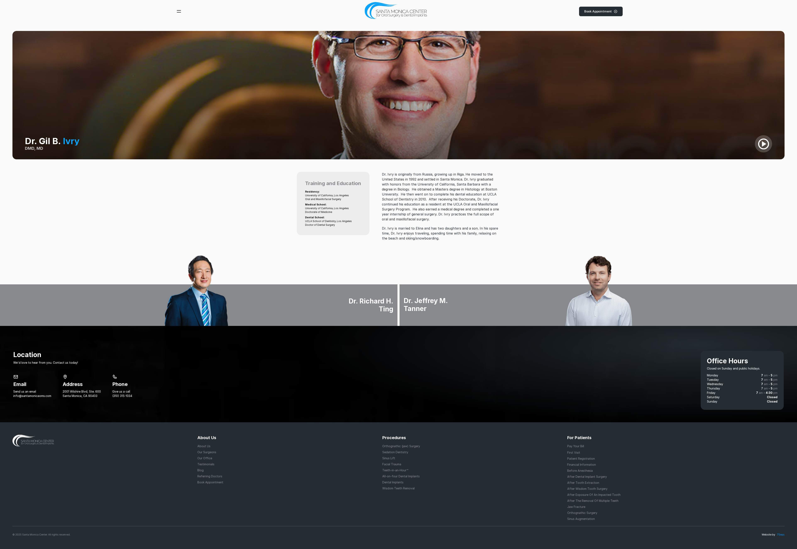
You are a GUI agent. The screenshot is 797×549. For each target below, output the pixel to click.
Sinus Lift (388, 458)
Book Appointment (210, 482)
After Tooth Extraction (583, 482)
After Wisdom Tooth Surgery (587, 488)
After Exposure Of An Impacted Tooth (594, 494)
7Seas (781, 534)
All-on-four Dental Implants (401, 476)
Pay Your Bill (575, 446)
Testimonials (205, 464)
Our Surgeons (206, 452)
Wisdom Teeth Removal (398, 488)
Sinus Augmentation (581, 519)
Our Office (204, 458)
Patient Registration (581, 458)
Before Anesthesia (580, 470)
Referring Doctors (209, 476)
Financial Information (581, 464)
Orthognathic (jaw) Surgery (401, 446)
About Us (203, 446)
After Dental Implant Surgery (587, 476)
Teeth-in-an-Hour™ (395, 470)
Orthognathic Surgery (582, 513)
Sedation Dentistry (395, 452)
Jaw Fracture (576, 506)
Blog (200, 470)
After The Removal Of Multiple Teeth (593, 500)
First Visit (573, 452)
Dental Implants (392, 482)
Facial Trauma (391, 464)
